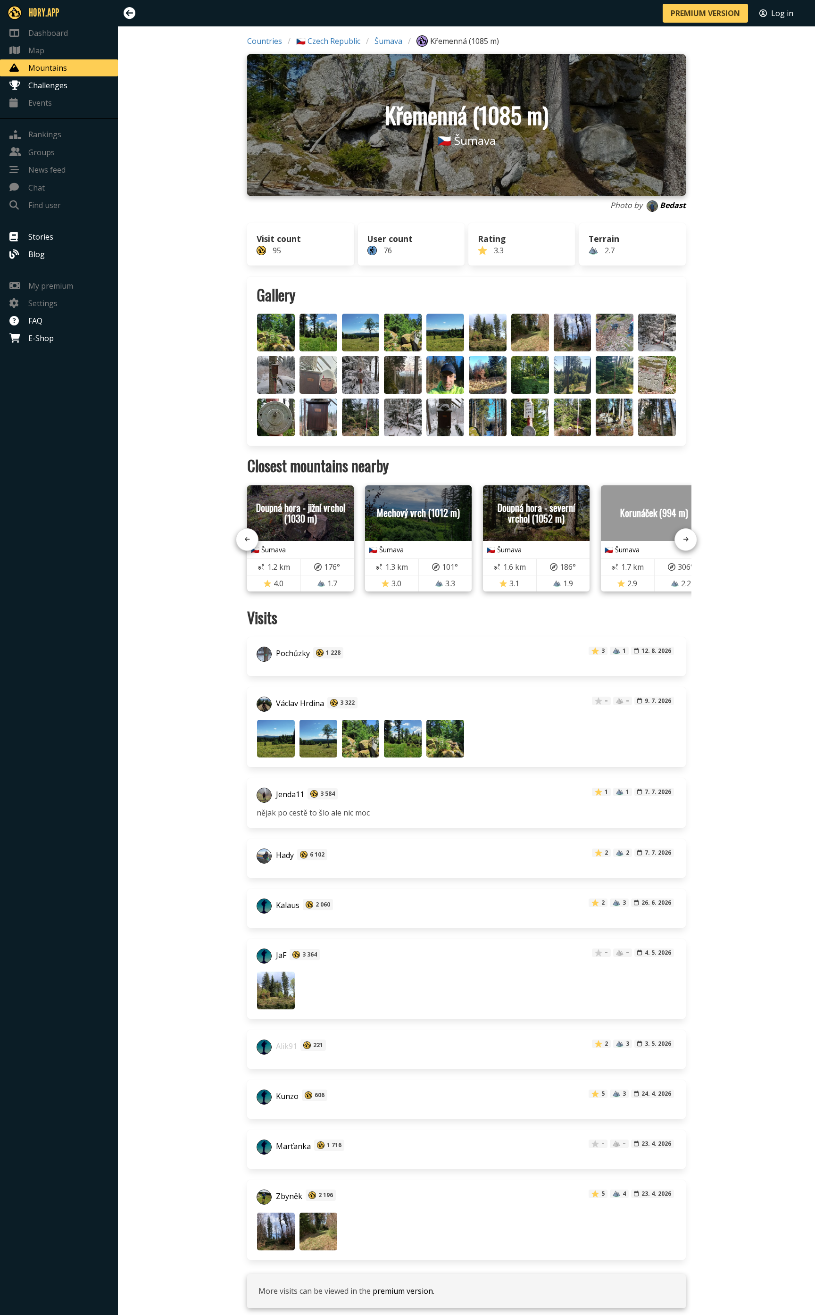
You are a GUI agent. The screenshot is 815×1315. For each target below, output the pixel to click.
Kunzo (286, 1096)
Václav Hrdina (299, 704)
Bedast (673, 205)
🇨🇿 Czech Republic (328, 41)
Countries (264, 41)
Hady (284, 855)
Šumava (388, 41)
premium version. (403, 1291)
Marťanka (292, 1146)
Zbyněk (288, 1196)
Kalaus (286, 905)
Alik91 (285, 1046)
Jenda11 (289, 795)
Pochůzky (292, 654)
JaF (280, 955)
